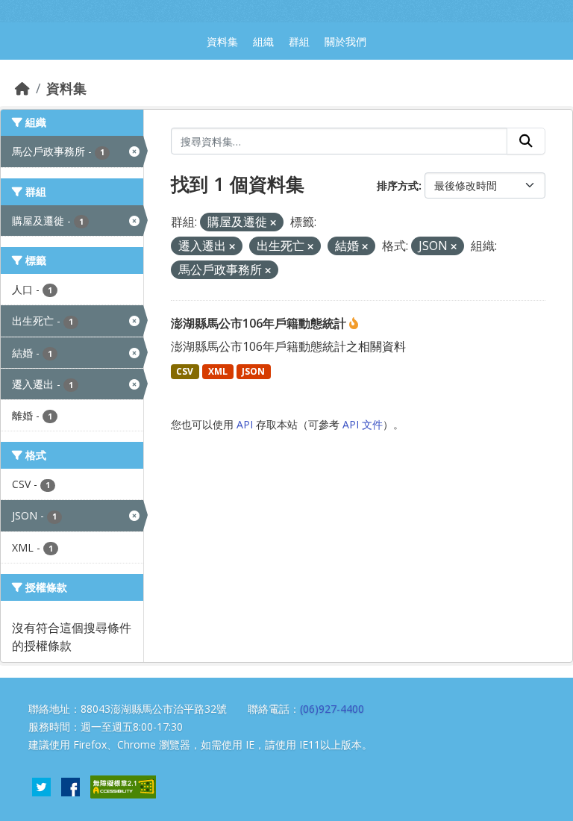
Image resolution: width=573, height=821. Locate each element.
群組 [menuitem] (299, 41)
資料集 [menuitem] (222, 41)
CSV (184, 371)
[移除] (273, 222)
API (245, 424)
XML (218, 371)
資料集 (66, 88)
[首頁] (22, 88)
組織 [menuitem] (263, 41)
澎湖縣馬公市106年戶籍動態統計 (260, 323)
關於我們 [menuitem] (345, 41)
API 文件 (362, 424)
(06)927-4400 (332, 709)
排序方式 (398, 185)
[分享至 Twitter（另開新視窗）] (41, 786)
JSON (253, 371)
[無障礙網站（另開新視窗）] (123, 786)
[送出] (526, 141)
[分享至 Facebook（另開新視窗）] (70, 786)
